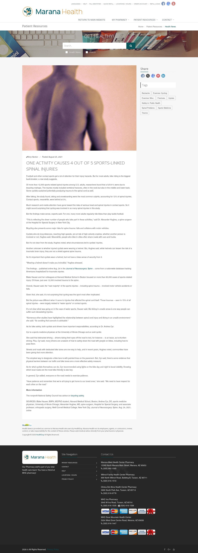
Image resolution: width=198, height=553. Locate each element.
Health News (75, 52)
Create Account (140, 4)
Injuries (171, 98)
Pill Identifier (95, 4)
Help (85, 4)
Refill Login (155, 4)
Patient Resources (144, 19)
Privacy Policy (68, 479)
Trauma (145, 113)
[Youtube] (173, 4)
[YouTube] (174, 549)
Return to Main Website (91, 19)
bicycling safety (77, 395)
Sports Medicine (164, 108)
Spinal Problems (148, 108)
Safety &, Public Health (151, 103)
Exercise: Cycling (160, 93)
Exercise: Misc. (148, 98)
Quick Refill (108, 4)
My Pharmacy (119, 19)
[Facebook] (163, 4)
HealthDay (40, 435)
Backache (146, 93)
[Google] (168, 4)
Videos (92, 52)
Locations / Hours (123, 4)
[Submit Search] (130, 46)
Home (140, 26)
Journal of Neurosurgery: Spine (79, 268)
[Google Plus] (169, 549)
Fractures (161, 98)
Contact (167, 19)
